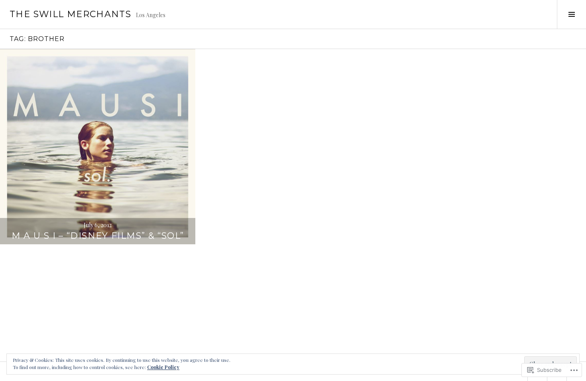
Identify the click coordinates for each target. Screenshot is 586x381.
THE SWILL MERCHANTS (70, 14)
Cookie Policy (163, 367)
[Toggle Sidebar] (571, 14)
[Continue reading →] (97, 146)
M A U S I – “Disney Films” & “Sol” (98, 235)
